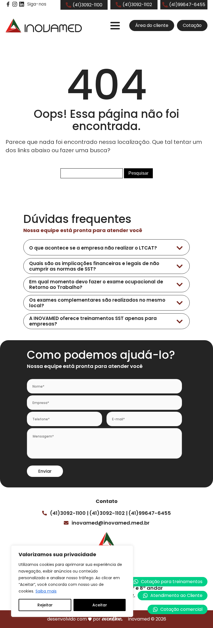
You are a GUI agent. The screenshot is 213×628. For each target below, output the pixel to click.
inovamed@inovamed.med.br (110, 522)
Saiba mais (46, 591)
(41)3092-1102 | (108, 513)
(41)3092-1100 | (69, 513)
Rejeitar (45, 605)
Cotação (192, 25)
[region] (72, 581)
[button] (172, 595)
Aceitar (99, 605)
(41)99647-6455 (149, 513)
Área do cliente (151, 25)
